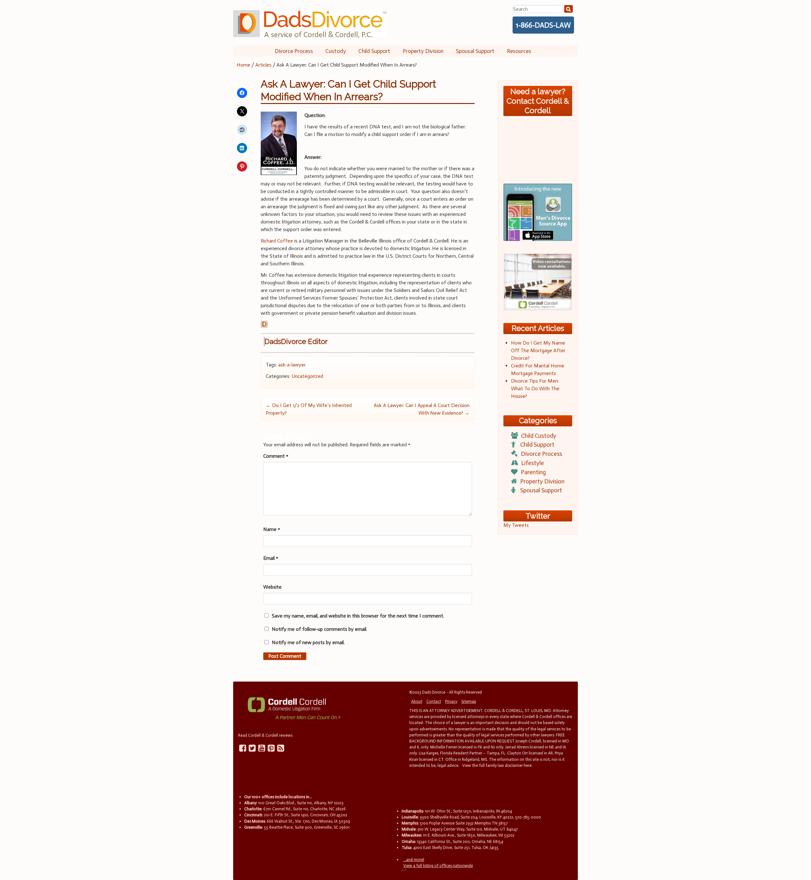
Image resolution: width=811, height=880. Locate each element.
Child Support (374, 51)
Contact (433, 701)
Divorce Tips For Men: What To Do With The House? (535, 388)
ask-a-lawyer (292, 365)
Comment (275, 456)
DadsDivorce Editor (296, 341)
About (416, 701)
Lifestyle (532, 463)
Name (271, 529)
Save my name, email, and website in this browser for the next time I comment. (358, 616)
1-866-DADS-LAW (543, 25)
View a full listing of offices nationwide (438, 865)
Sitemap (468, 701)
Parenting (533, 472)
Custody (335, 51)
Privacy (451, 701)
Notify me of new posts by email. (308, 642)
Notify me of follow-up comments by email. (319, 629)
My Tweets (516, 525)
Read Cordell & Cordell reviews (265, 735)
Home (243, 65)
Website (272, 587)
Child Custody (538, 435)
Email (270, 558)
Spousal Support (475, 51)
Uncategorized (307, 376)
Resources (519, 51)
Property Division (423, 51)
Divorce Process (294, 51)
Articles (263, 65)
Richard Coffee (277, 241)
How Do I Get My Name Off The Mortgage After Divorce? (538, 350)
